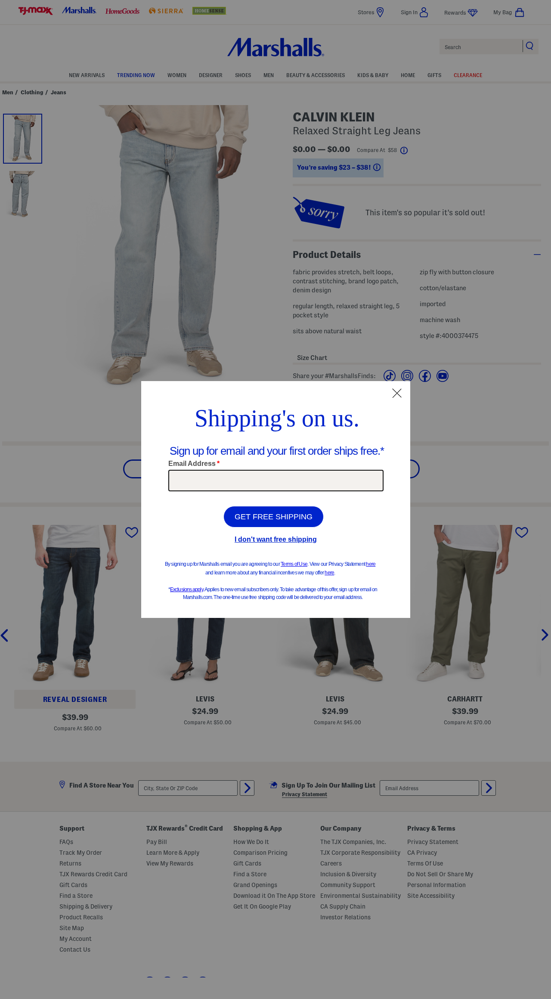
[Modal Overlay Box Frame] (275, 499)
